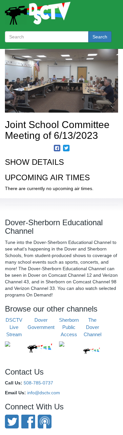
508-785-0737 (38, 382)
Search (99, 36)
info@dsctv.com (43, 392)
